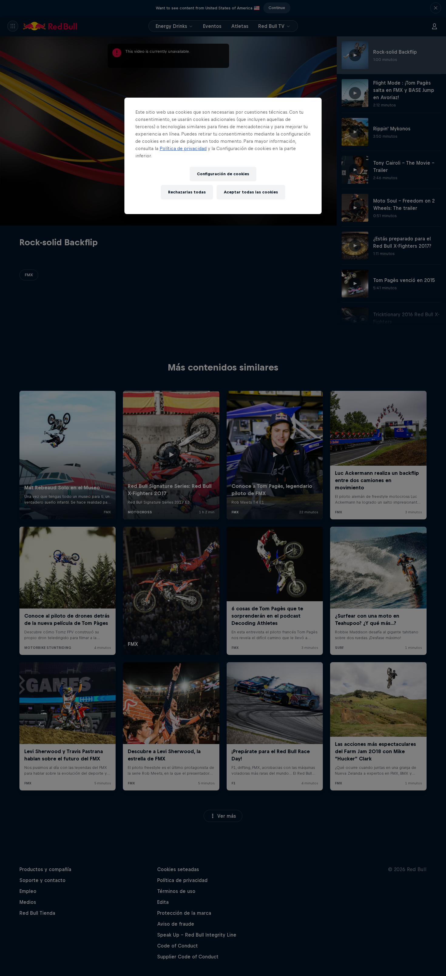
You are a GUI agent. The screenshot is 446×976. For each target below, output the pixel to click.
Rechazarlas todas (187, 192)
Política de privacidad (183, 148)
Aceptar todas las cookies (251, 192)
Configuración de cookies (223, 174)
